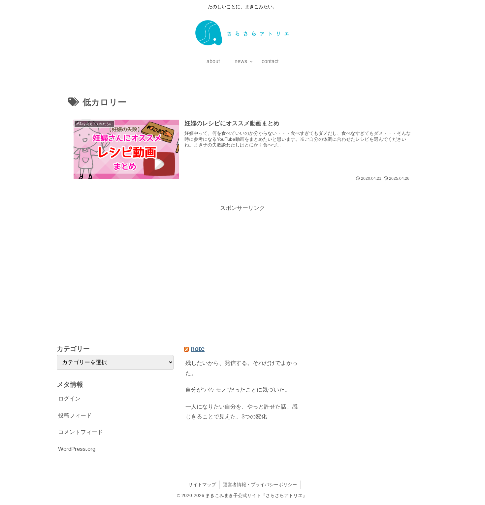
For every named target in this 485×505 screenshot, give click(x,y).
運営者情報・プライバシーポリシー (260, 484)
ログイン (69, 399)
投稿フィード (75, 415)
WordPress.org (76, 449)
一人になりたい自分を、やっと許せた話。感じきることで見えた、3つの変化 (241, 412)
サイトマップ (202, 484)
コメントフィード (80, 432)
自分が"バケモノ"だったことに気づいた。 (237, 390)
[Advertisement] (242, 260)
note (198, 348)
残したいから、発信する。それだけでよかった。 (241, 368)
